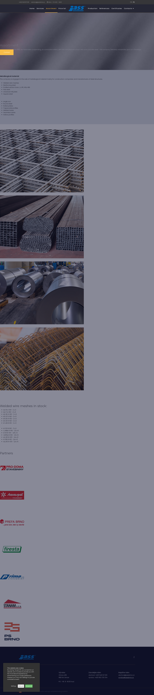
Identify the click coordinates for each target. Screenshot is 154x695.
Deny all (20, 686)
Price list (62, 8)
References (104, 8)
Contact (7, 52)
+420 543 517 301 (24, 2)
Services (40, 8)
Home (32, 8)
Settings (13, 686)
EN (134, 2)
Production (92, 8)
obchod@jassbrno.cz (38, 2)
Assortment (51, 8)
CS (131, 2)
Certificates (116, 8)
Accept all (29, 686)
